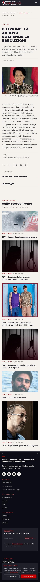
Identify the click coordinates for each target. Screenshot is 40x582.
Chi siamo (5, 516)
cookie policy (14, 572)
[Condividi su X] (21, 165)
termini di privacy (17, 544)
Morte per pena (7, 486)
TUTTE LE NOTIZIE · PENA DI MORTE (15, 207)
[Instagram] (19, 474)
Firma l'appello (7, 497)
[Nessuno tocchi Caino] (11, 3)
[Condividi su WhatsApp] (11, 165)
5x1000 (4, 508)
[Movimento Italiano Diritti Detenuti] (9, 562)
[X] (4, 474)
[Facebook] (14, 474)
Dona (3, 504)
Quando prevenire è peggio (11, 490)
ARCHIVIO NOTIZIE (9, 13)
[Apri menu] (36, 3)
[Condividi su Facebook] (16, 165)
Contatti (4, 523)
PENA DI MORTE (24, 13)
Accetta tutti (28, 576)
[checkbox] (5, 543)
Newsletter (6, 519)
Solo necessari (11, 576)
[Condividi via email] (25, 165)
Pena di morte (7, 483)
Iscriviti (4, 501)
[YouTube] (9, 474)
